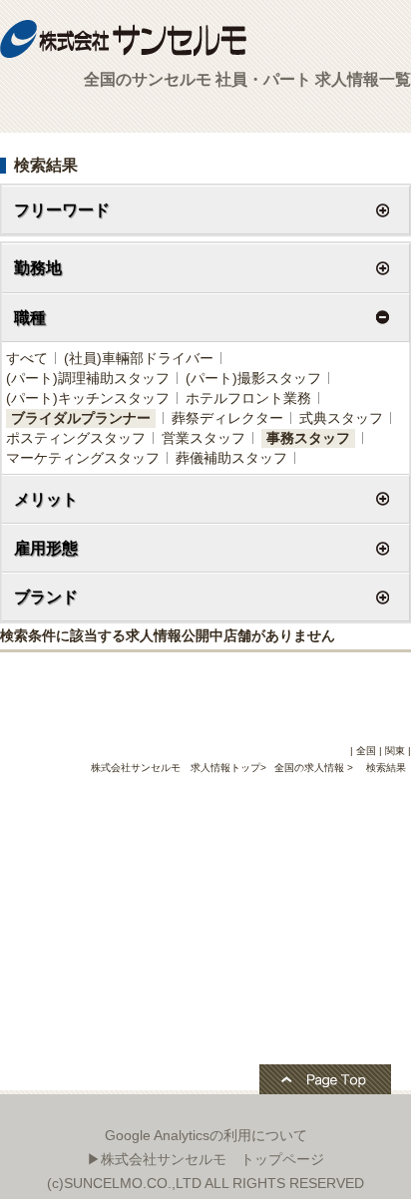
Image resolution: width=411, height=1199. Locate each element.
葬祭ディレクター (227, 418)
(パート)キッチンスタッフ (88, 398)
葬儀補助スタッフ (231, 458)
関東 (395, 750)
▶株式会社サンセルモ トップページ (205, 1159)
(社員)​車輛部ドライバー (138, 358)
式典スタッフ (341, 418)
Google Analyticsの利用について (206, 1135)
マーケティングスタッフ (83, 458)
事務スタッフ (308, 438)
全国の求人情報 (310, 767)
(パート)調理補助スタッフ (88, 378)
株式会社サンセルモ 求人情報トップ (175, 767)
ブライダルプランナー (81, 418)
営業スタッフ (203, 438)
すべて (27, 358)
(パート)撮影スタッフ (253, 378)
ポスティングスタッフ (76, 438)
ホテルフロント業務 (248, 398)
